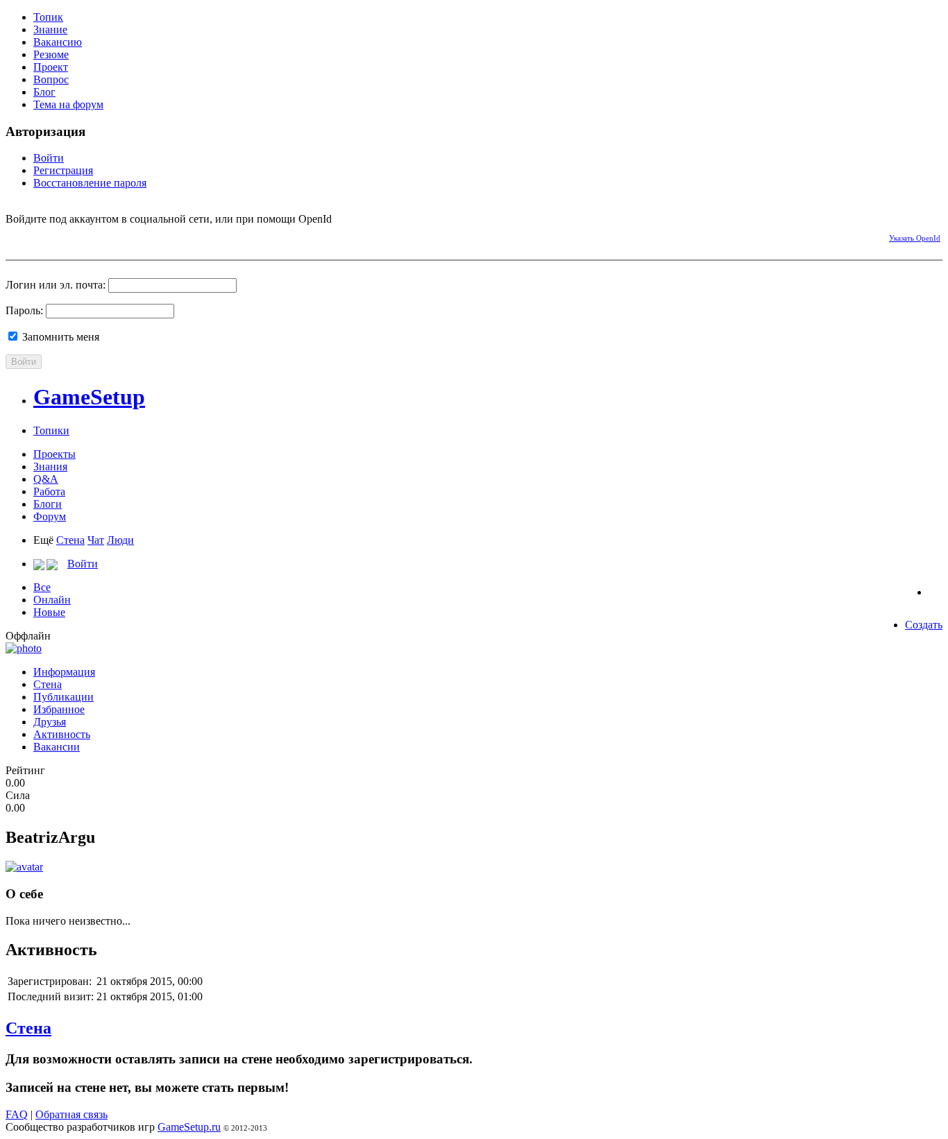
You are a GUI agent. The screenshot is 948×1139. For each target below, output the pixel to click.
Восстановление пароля (89, 183)
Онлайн (52, 600)
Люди (120, 540)
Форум (49, 516)
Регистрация (63, 170)
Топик (48, 17)
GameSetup (89, 396)
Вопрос (51, 79)
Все (42, 587)
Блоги (47, 504)
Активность (61, 734)
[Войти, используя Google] (89, 236)
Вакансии (56, 747)
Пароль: (24, 310)
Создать (923, 625)
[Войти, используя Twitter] (64, 236)
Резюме (51, 54)
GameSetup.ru (189, 1127)
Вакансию (57, 42)
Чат (95, 540)
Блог (44, 92)
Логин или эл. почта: (55, 285)
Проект (50, 67)
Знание (50, 29)
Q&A (45, 479)
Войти (48, 158)
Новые (49, 612)
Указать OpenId (914, 238)
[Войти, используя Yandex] (113, 236)
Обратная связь (71, 1114)
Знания (50, 466)
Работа (49, 491)
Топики (51, 430)
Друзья (49, 722)
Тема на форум (68, 104)
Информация (64, 672)
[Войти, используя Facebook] (16, 236)
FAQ (17, 1114)
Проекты (54, 454)
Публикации (63, 697)
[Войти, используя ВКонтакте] (40, 236)
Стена (70, 540)
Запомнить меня (59, 337)
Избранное (59, 709)
